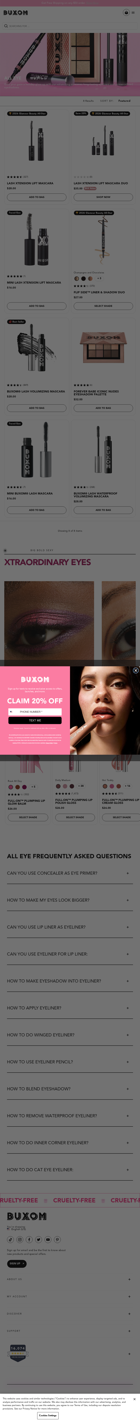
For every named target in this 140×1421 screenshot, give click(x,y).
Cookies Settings (48, 1416)
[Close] (134, 1399)
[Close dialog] (135, 670)
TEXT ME (35, 720)
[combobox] (14, 712)
